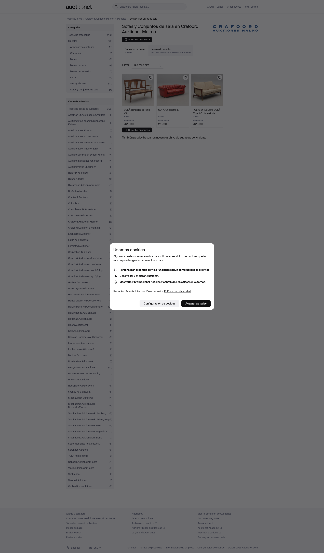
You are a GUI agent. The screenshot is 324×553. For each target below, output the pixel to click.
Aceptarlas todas (196, 303)
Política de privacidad (177, 291)
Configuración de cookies (159, 303)
